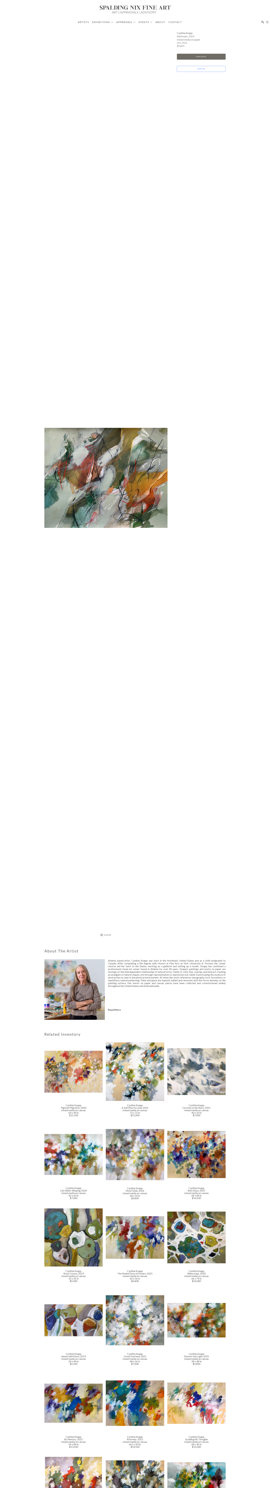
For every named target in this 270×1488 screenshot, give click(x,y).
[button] (102, 22)
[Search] (262, 22)
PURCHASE (201, 56)
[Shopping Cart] (267, 22)
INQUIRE (201, 69)
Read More (114, 1009)
